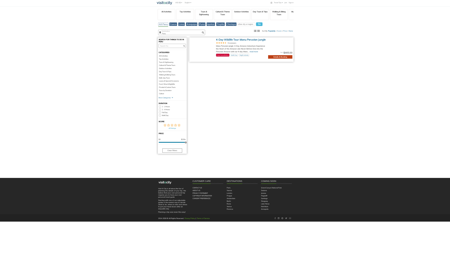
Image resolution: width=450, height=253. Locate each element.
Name (291, 31)
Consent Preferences (201, 198)
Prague (229, 196)
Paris (229, 188)
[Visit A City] (165, 182)
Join (285, 3)
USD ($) (178, 3)
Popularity (271, 31)
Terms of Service (203, 218)
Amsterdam (231, 198)
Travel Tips (278, 3)
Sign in (291, 3)
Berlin (229, 201)
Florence (230, 209)
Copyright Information (202, 196)
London (229, 193)
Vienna (229, 190)
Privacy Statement (200, 193)
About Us (196, 190)
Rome (229, 204)
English (187, 3)
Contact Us (197, 188)
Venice (229, 206)
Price (285, 31)
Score (279, 31)
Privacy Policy (190, 218)
